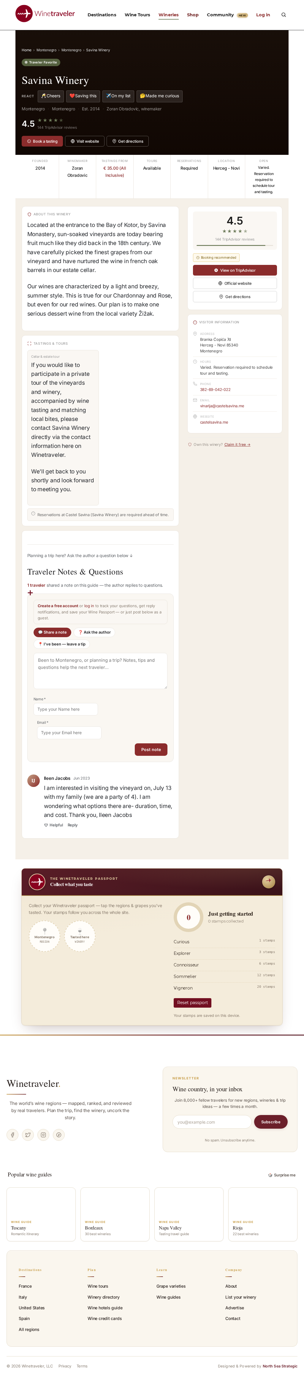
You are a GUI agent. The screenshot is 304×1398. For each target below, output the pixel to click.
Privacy (64, 1366)
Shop (193, 15)
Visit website (88, 141)
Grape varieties (171, 1286)
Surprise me (282, 1175)
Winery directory (104, 1297)
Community (226, 15)
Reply (73, 825)
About (231, 1286)
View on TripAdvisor (238, 270)
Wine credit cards (105, 1318)
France (25, 1286)
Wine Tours (138, 15)
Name (40, 699)
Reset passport (192, 1002)
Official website (238, 283)
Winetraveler (34, 1083)
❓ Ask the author (94, 632)
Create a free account (58, 605)
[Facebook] (12, 1135)
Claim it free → (237, 444)
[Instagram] (43, 1135)
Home (26, 50)
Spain (24, 1318)
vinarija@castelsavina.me (222, 405)
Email (43, 722)
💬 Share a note (52, 632)
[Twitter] (28, 1135)
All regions (29, 1329)
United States (32, 1307)
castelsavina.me (214, 422)
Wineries (169, 15)
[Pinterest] (59, 1135)
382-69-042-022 (215, 389)
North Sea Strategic (280, 1366)
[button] (283, 14)
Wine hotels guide (105, 1307)
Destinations (102, 15)
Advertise (234, 1307)
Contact (232, 1318)
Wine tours (98, 1286)
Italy (23, 1297)
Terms (82, 1366)
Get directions (130, 141)
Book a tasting (45, 141)
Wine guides (168, 1297)
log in (89, 605)
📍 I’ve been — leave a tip (62, 644)
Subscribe (271, 1121)
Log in (263, 15)
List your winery (240, 1297)
